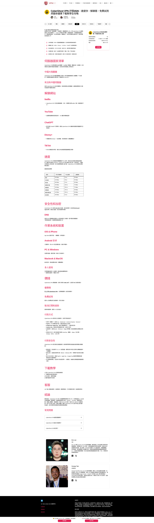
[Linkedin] (42, 501)
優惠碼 (62, 24)
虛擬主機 (105, 3)
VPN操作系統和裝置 (86, 3)
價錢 (57, 24)
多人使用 (50, 24)
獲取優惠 (64, 520)
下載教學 (99, 24)
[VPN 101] (49, 3)
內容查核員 (74, 468)
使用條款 (43, 509)
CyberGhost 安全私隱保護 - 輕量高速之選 (100, 32)
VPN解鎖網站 (77, 3)
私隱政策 (43, 506)
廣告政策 (43, 512)
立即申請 (98, 47)
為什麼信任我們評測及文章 (52, 29)
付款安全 (91, 24)
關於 (111, 3)
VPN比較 (70, 3)
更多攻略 (91, 520)
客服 (106, 24)
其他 (100, 3)
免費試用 (70, 24)
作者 (72, 442)
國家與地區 (95, 3)
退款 (77, 24)
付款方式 (84, 24)
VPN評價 (64, 3)
